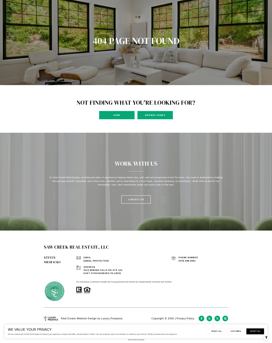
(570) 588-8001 (187, 261)
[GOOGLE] (225, 318)
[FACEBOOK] (201, 318)
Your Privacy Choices (136, 340)
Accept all (255, 331)
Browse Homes (155, 115)
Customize (235, 331)
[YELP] (209, 318)
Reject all (216, 331)
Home (116, 115)
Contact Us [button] (136, 199)
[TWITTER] (217, 318)
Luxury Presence (112, 318)
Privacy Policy (185, 318)
